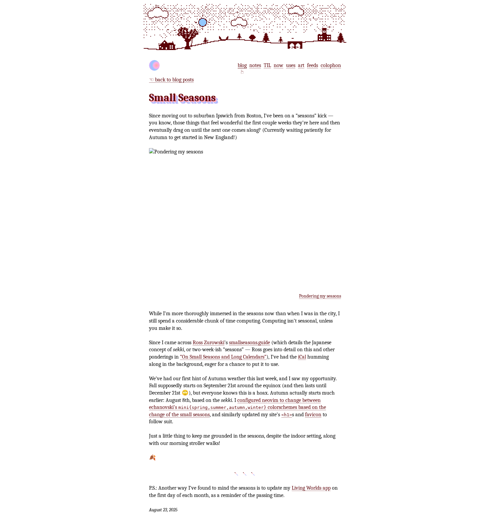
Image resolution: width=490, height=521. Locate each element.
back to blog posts (174, 79)
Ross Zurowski (208, 342)
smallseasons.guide (249, 342)
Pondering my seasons (320, 296)
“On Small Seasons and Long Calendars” (223, 357)
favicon (313, 414)
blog (242, 65)
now (278, 65)
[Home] (154, 65)
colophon (331, 65)
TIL (267, 65)
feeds (312, 65)
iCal (302, 357)
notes (255, 65)
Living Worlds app (311, 488)
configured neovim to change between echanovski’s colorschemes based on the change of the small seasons (237, 407)
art (301, 65)
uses (290, 65)
